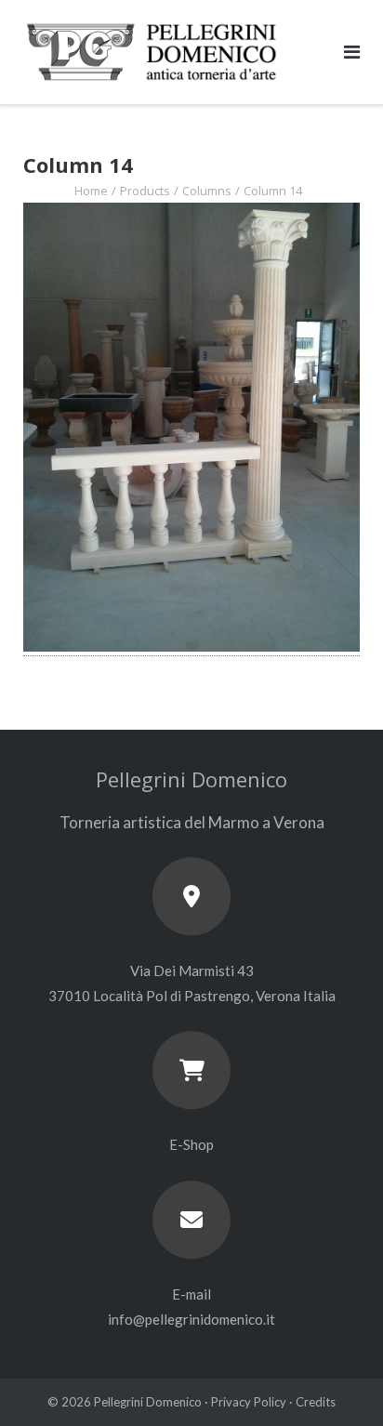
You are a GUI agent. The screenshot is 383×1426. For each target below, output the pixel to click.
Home (91, 190)
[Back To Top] (337, 1381)
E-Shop (191, 1144)
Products (145, 190)
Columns (206, 190)
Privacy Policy (248, 1401)
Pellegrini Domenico (148, 1401)
